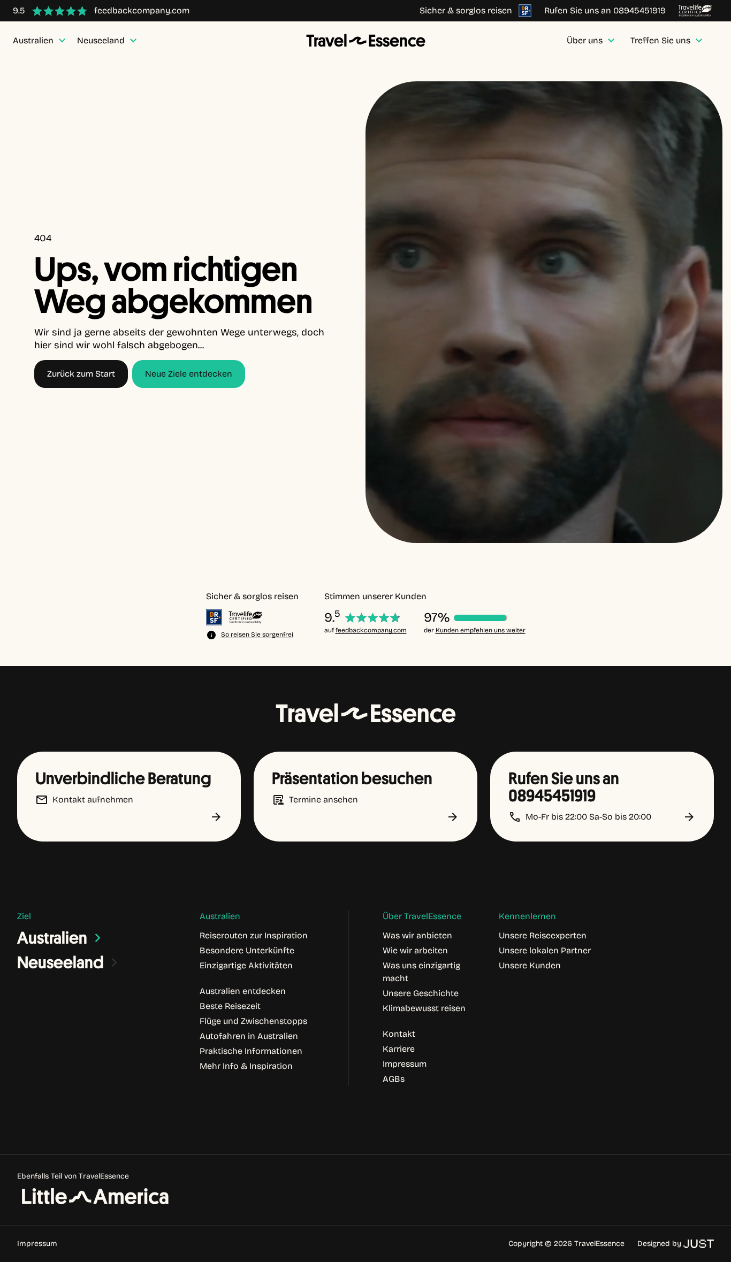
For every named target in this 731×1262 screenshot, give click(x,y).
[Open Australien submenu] (97, 937)
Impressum (37, 1243)
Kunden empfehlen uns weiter (481, 630)
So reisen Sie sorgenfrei (257, 634)
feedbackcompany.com (371, 630)
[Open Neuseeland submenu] (114, 962)
